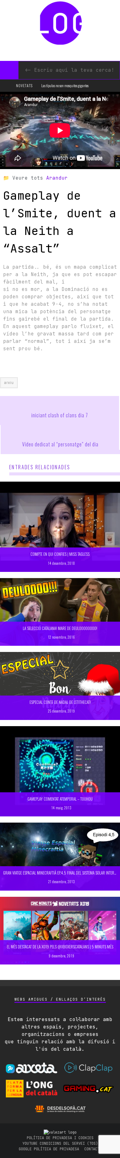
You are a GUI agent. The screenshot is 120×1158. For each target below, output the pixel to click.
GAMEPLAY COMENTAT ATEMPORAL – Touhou (60, 799)
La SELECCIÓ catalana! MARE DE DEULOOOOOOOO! (60, 628)
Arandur (57, 178)
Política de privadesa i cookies (60, 1137)
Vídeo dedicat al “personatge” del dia (60, 444)
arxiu (9, 383)
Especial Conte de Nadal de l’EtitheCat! (60, 702)
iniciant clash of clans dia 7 (59, 415)
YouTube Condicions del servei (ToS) (60, 1143)
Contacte (93, 1149)
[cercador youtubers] (9, 70)
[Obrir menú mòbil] (7, 85)
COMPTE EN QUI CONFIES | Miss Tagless (60, 554)
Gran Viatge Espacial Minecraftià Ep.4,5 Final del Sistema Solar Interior (61, 873)
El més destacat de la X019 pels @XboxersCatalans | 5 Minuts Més (60, 946)
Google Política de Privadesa (49, 1149)
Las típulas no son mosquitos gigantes (65, 85)
